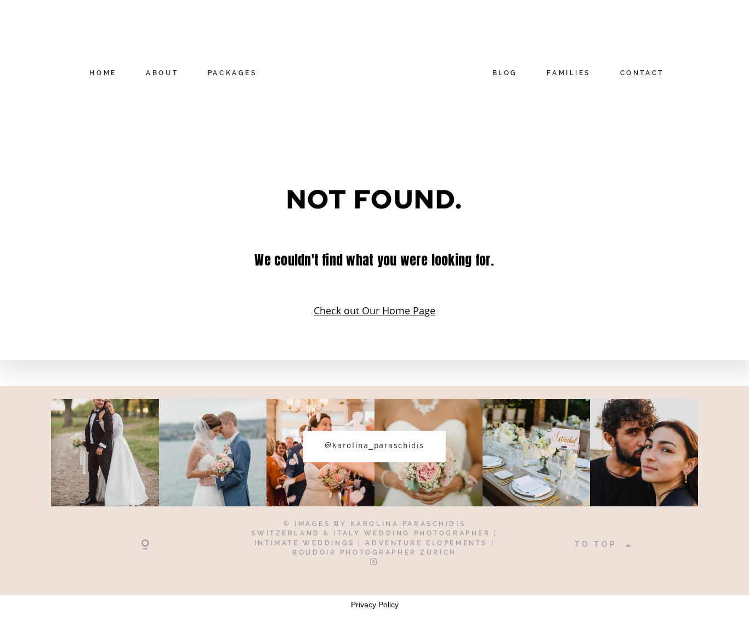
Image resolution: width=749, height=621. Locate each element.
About (162, 73)
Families (569, 73)
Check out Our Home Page (374, 310)
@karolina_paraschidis (374, 446)
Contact (642, 73)
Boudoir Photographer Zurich (374, 552)
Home (102, 73)
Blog (505, 73)
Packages (232, 73)
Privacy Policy (375, 604)
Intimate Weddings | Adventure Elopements (372, 543)
